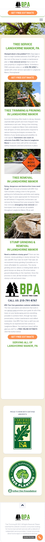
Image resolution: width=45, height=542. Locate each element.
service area (11, 310)
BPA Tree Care (32, 54)
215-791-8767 (30, 67)
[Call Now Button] (40, 537)
